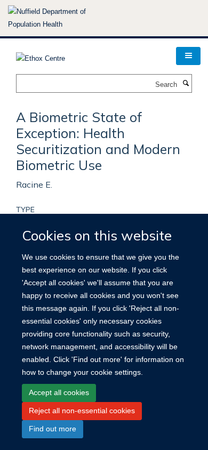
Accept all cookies (59, 392)
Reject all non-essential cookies (82, 410)
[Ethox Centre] (40, 55)
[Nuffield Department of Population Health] (61, 18)
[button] (188, 56)
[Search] (185, 84)
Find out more (52, 428)
